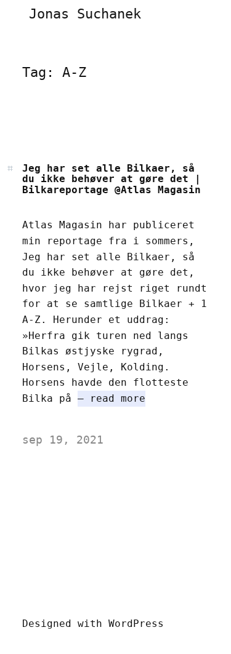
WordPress (136, 623)
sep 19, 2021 (62, 439)
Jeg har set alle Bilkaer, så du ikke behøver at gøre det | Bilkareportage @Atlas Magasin (111, 179)
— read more (111, 398)
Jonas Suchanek (85, 14)
